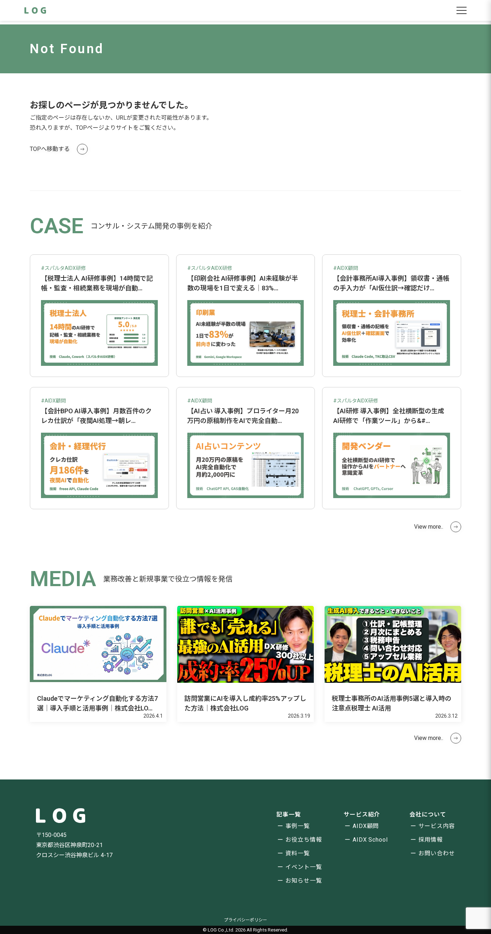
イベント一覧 (303, 867)
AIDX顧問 (366, 826)
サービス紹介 (362, 814)
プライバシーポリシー (245, 920)
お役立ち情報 (303, 839)
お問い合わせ (436, 853)
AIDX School (370, 839)
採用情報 (430, 839)
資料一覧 (297, 853)
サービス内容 (436, 826)
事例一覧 (297, 826)
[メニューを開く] (461, 10)
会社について (427, 814)
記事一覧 (288, 814)
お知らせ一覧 (303, 880)
